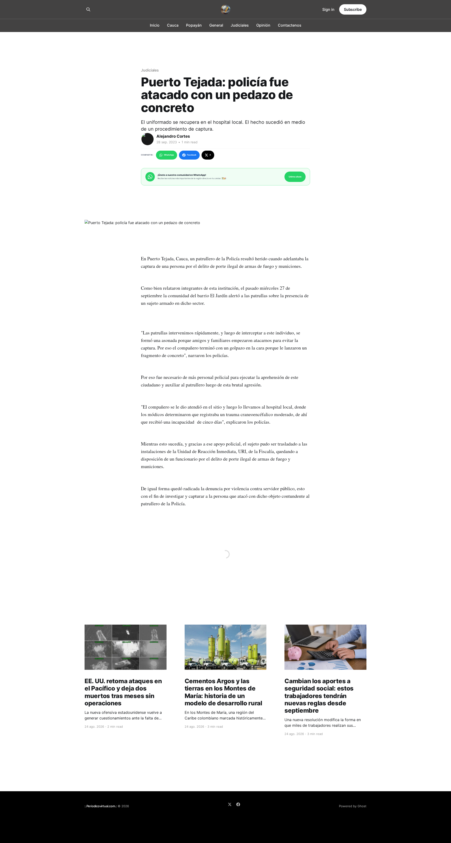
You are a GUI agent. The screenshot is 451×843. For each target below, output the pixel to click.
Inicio (154, 25)
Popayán (194, 25)
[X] (230, 804)
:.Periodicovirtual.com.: (101, 806)
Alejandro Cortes (173, 136)
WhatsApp (169, 155)
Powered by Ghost (352, 806)
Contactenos (289, 25)
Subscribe (353, 9)
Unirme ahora (295, 176)
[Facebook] (238, 804)
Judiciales (240, 25)
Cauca (173, 25)
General (216, 25)
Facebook (191, 155)
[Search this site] (88, 9)
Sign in (328, 9)
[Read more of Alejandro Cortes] (147, 139)
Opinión (263, 25)
